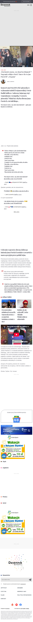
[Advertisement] (16, 28)
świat (4, 503)
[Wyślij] (30, 579)
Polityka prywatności (24, 595)
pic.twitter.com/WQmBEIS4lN (13, 203)
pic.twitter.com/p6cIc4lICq (20, 191)
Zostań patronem (26, 1)
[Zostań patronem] (12, 604)
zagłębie (5, 468)
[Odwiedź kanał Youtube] (16, 604)
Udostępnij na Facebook (7, 425)
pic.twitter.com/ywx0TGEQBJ (13, 179)
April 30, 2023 (17, 194)
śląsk (4, 461)
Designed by (3, 608)
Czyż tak (3, 591)
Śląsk (2, 595)
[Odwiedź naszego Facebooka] (21, 604)
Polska (4, 497)
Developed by (18, 608)
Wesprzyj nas (21, 591)
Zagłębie (20, 587)
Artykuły (5, 47)
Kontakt (3, 598)
